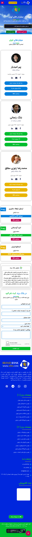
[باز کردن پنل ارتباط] (28, 533)
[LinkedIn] (12, 78)
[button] (2, 3)
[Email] (16, 78)
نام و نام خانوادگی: (25, 304)
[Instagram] (25, 386)
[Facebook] (20, 78)
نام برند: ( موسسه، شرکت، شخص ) (21, 311)
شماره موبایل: (26, 318)
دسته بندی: (27, 324)
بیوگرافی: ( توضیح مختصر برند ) (21, 330)
